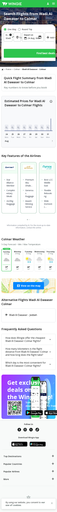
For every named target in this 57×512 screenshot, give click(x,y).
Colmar (17, 69)
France (8, 69)
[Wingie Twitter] (31, 430)
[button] (6, 128)
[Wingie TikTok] (37, 430)
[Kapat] (51, 504)
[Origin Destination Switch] (13, 37)
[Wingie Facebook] (19, 430)
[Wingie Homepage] (12, 3)
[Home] (2, 69)
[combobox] (8, 38)
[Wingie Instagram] (25, 430)
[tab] (27, 219)
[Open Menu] (53, 3)
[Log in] (47, 3)
